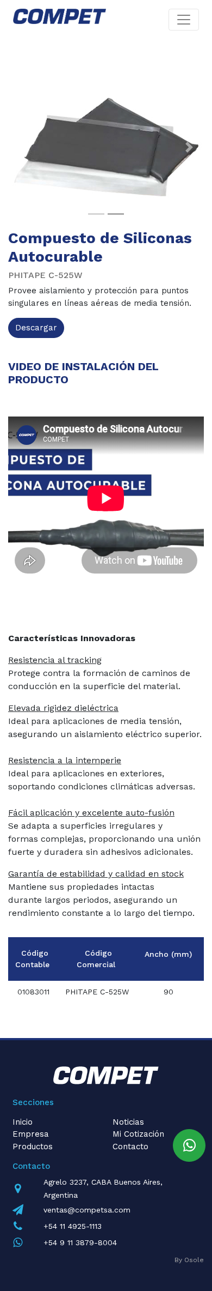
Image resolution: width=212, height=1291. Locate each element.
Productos (33, 1146)
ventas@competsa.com (86, 1209)
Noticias (128, 1122)
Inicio (23, 1122)
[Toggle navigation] (184, 20)
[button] (23, 147)
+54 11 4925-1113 (72, 1226)
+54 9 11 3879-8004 (80, 1242)
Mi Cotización (138, 1134)
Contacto (130, 1146)
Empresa (31, 1134)
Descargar (36, 328)
